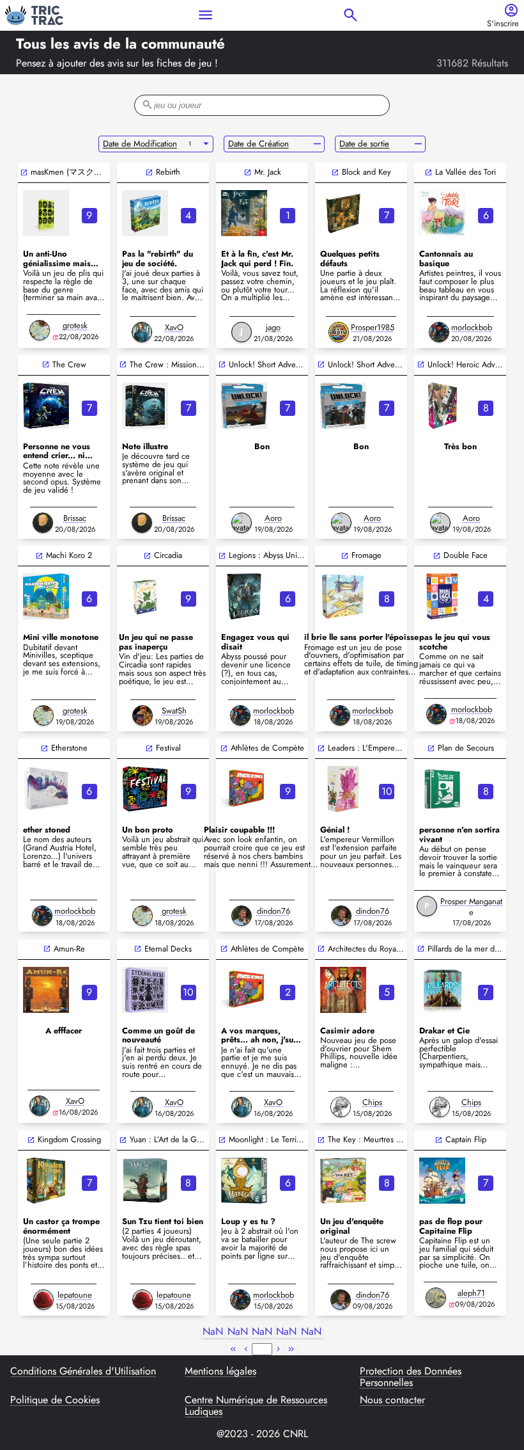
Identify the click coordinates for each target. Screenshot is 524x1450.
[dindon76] (241, 915)
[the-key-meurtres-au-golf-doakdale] (343, 1181)
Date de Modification (140, 143)
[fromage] (343, 596)
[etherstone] (46, 789)
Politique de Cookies (55, 1400)
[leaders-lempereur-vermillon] (343, 789)
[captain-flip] (442, 1181)
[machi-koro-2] (46, 596)
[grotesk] (39, 330)
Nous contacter (392, 1400)
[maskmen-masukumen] (46, 213)
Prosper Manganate (471, 906)
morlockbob (471, 327)
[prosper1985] (338, 332)
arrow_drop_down (206, 144)
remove (317, 144)
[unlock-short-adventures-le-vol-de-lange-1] (343, 406)
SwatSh (174, 711)
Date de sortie (364, 143)
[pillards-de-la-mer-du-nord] (442, 990)
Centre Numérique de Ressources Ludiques (256, 1406)
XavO (174, 327)
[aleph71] (436, 1297)
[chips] (340, 1107)
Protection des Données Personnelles (410, 1377)
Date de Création (258, 143)
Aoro (273, 518)
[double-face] (442, 596)
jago (273, 327)
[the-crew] (46, 406)
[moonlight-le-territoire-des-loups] (244, 1181)
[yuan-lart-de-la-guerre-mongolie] (145, 1181)
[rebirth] (145, 213)
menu (205, 15)
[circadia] (145, 596)
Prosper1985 (372, 327)
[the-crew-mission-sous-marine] (145, 406)
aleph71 (471, 1293)
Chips (372, 1102)
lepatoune (75, 1295)
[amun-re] (46, 990)
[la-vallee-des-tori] (442, 213)
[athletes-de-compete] (244, 789)
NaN (213, 1332)
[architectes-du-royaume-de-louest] (343, 990)
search (350, 15)
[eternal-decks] (145, 990)
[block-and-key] (343, 213)
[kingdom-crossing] (46, 1181)
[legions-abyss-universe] (244, 596)
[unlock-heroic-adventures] (442, 406)
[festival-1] (145, 789)
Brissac (74, 518)
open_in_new (24, 172)
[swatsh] (142, 715)
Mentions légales (220, 1372)
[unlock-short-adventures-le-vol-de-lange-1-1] (244, 406)
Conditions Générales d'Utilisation (83, 1372)
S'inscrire (503, 24)
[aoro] (241, 523)
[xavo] (142, 332)
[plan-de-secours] (442, 789)
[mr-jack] (244, 213)
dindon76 (273, 911)
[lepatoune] (43, 1299)
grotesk (75, 325)
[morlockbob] (439, 332)
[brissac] (43, 523)
